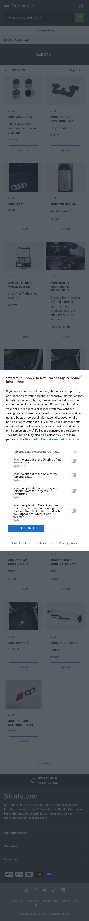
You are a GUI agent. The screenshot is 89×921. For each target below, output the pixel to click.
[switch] (73, 461)
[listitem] (44, 452)
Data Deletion (21, 543)
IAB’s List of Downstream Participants (49, 439)
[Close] (81, 378)
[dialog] (44, 460)
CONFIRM (26, 528)
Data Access (44, 543)
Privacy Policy (68, 543)
